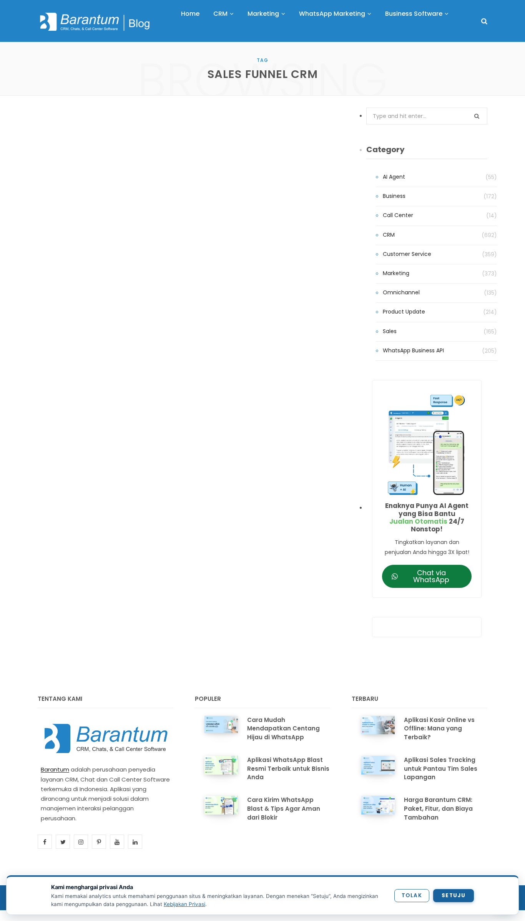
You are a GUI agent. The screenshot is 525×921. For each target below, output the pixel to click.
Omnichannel (401, 292)
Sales (390, 331)
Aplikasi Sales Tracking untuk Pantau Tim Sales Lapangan (440, 769)
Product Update (404, 311)
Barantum (55, 769)
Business (394, 196)
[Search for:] (426, 116)
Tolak (412, 895)
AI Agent (394, 177)
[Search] (484, 21)
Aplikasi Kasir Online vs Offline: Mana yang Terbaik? (439, 729)
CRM (389, 235)
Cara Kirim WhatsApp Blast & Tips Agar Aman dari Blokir (283, 808)
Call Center (398, 215)
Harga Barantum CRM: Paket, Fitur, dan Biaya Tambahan (438, 808)
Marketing (396, 273)
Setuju (453, 895)
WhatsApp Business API (413, 350)
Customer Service (407, 254)
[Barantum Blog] (95, 21)
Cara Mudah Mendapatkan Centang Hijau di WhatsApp (283, 729)
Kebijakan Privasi (184, 904)
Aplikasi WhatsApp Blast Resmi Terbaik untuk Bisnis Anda (288, 769)
